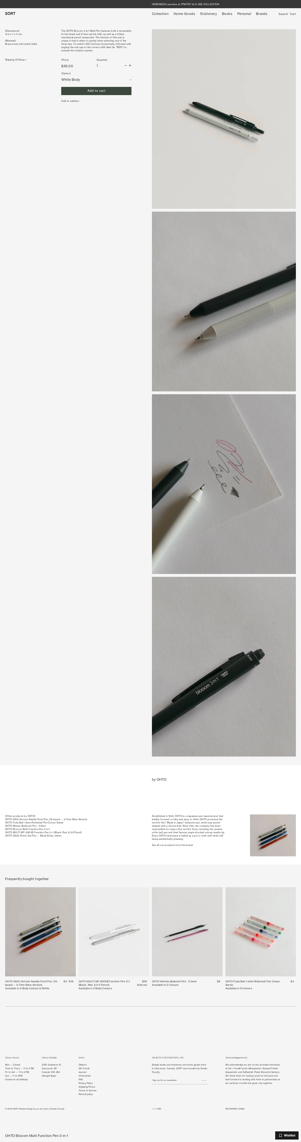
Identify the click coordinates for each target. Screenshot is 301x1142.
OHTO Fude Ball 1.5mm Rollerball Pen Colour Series (34, 822)
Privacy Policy (86, 1083)
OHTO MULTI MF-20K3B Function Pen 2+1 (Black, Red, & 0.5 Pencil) (43, 832)
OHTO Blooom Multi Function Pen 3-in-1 (27, 829)
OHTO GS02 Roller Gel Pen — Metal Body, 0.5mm (33, 835)
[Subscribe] (203, 1080)
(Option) (66, 73)
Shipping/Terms (87, 1087)
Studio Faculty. (58, 1109)
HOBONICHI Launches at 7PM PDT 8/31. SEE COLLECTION (185, 4)
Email (242, 1109)
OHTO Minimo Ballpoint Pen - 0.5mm (25, 825)
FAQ (81, 1079)
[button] (160, 14)
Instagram (231, 1109)
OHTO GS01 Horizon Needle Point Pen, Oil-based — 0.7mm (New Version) (46, 819)
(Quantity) (102, 59)
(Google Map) (49, 1076)
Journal (82, 1072)
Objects (83, 1064)
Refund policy (86, 1094)
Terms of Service (88, 1090)
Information (85, 1076)
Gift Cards (84, 1068)
